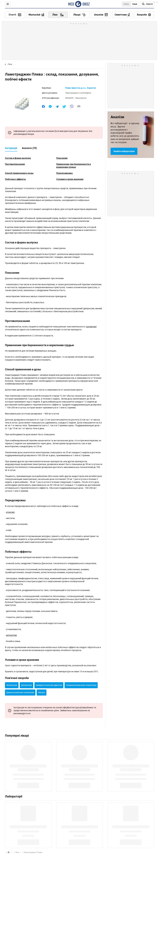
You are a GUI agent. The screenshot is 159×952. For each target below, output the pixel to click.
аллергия (91, 326)
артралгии (11, 635)
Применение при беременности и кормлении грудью (73, 165)
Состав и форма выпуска (18, 158)
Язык (134, 4)
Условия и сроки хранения (69, 179)
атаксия (10, 512)
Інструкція (11, 148)
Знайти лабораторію (124, 151)
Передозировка (64, 173)
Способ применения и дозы (19, 173)
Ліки (10, 64)
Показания (62, 158)
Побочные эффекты (15, 179)
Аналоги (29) (29, 148)
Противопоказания (15, 164)
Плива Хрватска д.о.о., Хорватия (80, 88)
